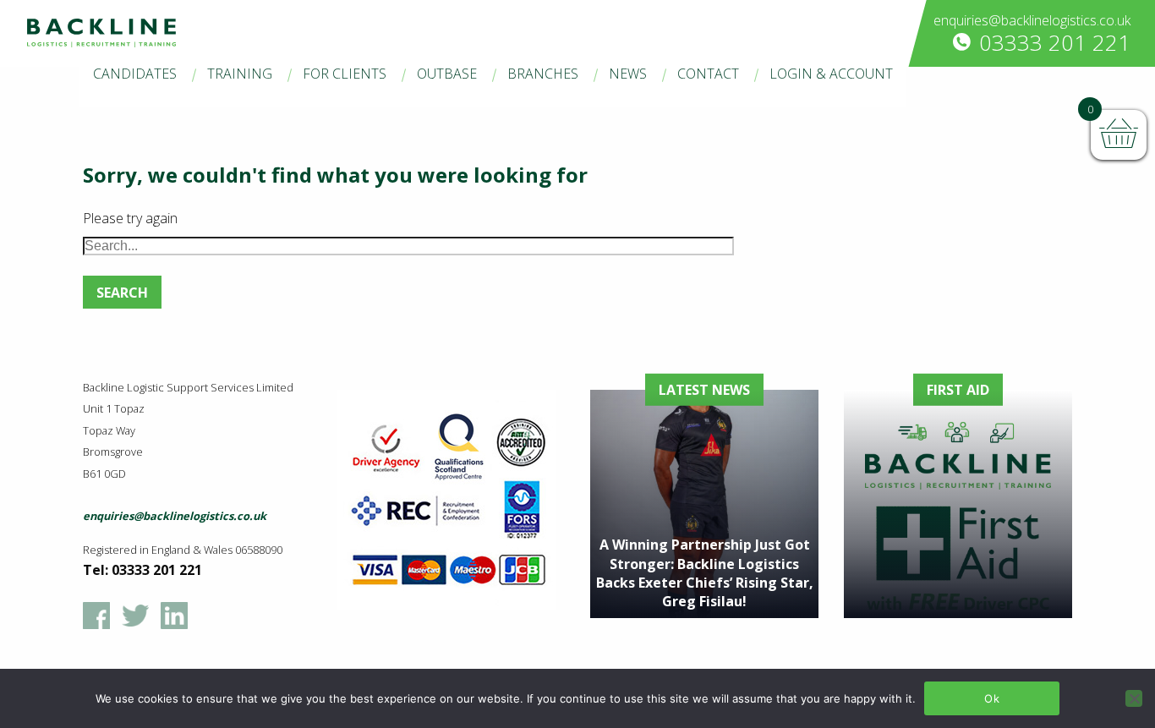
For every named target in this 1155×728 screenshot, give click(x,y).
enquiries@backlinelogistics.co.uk (1031, 20)
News (628, 73)
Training (239, 73)
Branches (542, 73)
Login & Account (831, 73)
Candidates (135, 73)
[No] (1133, 698)
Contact (708, 73)
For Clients (344, 73)
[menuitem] (134, 74)
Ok (991, 698)
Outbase (447, 73)
